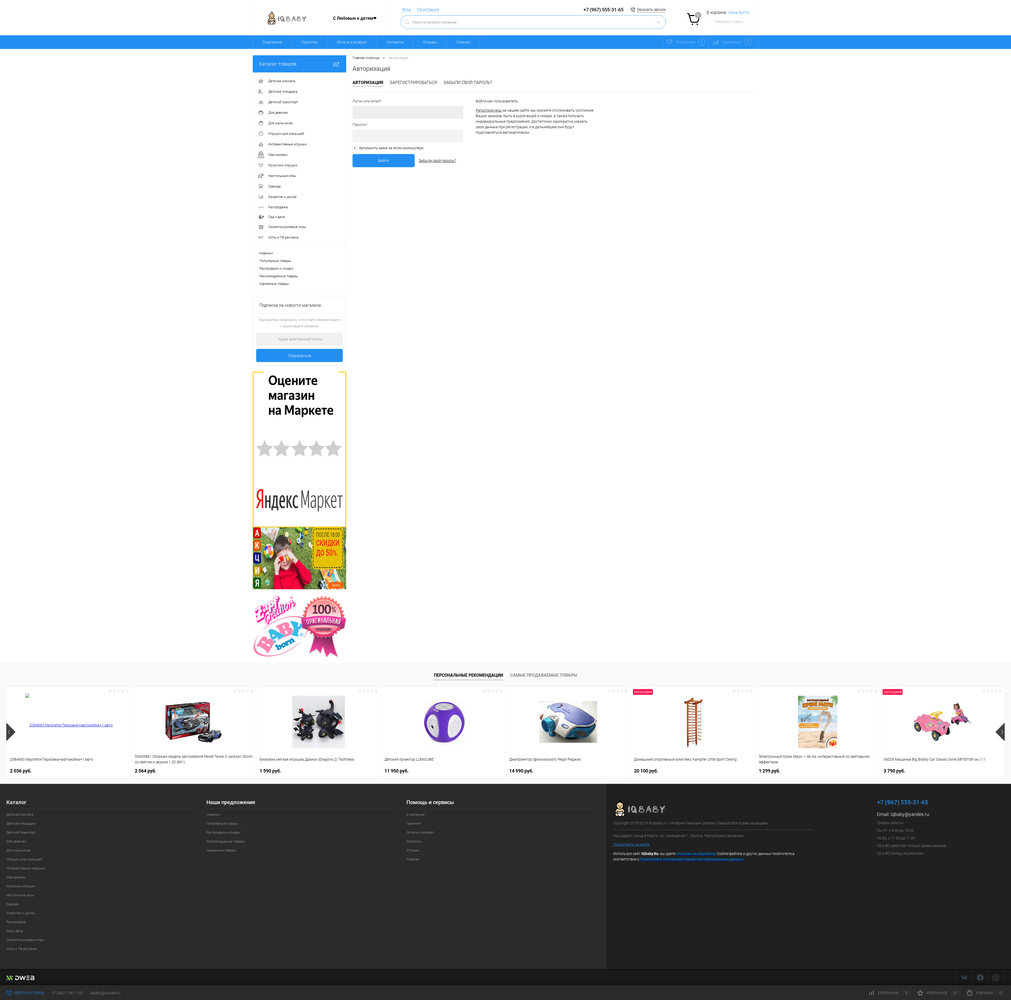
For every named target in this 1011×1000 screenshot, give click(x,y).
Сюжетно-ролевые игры (25, 940)
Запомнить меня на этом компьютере (391, 148)
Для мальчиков (18, 850)
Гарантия (309, 42)
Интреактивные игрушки (25, 868)
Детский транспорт (21, 832)
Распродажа (16, 922)
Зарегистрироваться (413, 82)
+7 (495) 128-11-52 (67, 993)
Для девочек (16, 841)
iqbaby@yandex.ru (910, 814)
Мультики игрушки (20, 886)
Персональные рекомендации (468, 675)
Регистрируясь (489, 110)
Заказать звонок (651, 9)
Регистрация (428, 9)
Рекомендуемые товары (278, 276)
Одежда (12, 904)
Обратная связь (28, 993)
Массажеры (16, 877)
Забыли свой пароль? (467, 82)
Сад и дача (14, 931)
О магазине (272, 42)
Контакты (395, 42)
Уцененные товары (274, 284)
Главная (463, 42)
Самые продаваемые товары (543, 675)
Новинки (266, 253)
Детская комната (19, 814)
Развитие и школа (20, 913)
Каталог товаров (277, 64)
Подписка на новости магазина (290, 305)
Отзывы (430, 42)
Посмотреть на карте (631, 844)
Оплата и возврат (352, 42)
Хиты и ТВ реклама (21, 949)
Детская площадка (21, 823)
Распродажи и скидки (276, 268)
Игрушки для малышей (24, 859)
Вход (406, 9)
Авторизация (368, 82)
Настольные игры (20, 895)
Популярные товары (275, 261)
